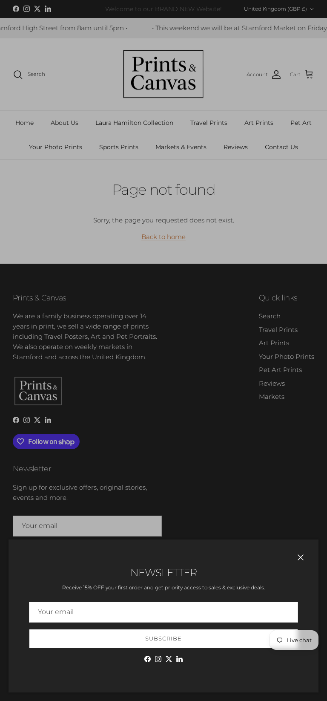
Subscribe (163, 638)
